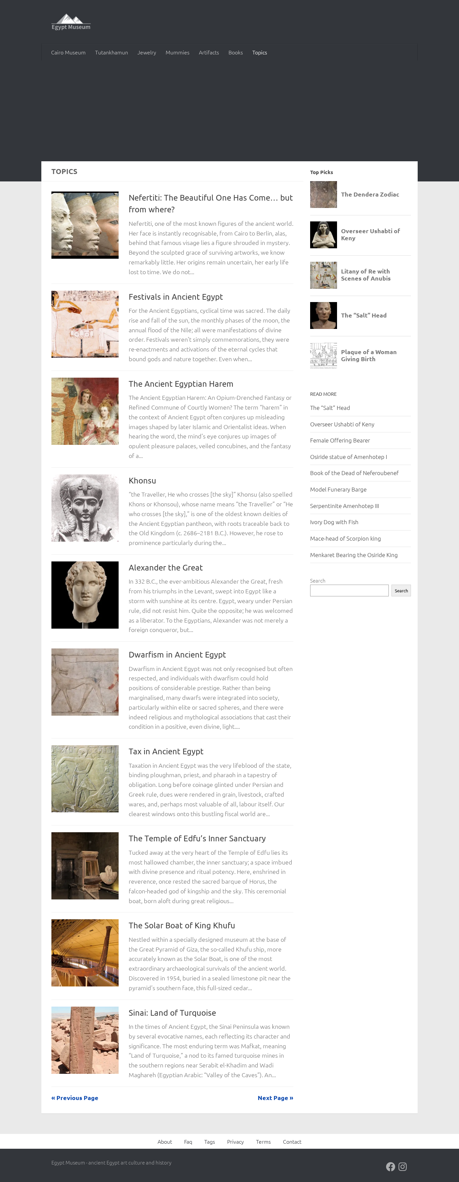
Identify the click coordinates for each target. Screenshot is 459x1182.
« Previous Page (74, 1097)
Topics (259, 52)
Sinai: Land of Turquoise (172, 1012)
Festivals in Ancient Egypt (176, 296)
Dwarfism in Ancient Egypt (177, 654)
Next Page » (275, 1097)
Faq (188, 1141)
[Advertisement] (229, 111)
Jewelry (146, 52)
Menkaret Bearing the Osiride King (354, 554)
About (165, 1141)
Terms (263, 1141)
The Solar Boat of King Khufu (182, 925)
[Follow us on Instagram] (403, 1167)
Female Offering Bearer (340, 440)
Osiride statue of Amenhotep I (348, 456)
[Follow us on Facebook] (390, 1167)
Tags (209, 1141)
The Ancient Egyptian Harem (181, 383)
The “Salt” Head (330, 407)
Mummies (178, 52)
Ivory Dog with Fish (334, 521)
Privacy (235, 1141)
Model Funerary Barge (338, 489)
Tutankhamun (111, 52)
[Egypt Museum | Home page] (71, 21)
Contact (292, 1141)
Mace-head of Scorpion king (345, 538)
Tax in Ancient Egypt (166, 751)
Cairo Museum (68, 52)
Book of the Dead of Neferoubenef (354, 472)
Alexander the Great (166, 567)
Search (318, 580)
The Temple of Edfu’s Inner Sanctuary (197, 838)
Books (235, 52)
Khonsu (142, 480)
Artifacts (209, 52)
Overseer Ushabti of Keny (342, 424)
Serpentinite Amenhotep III (344, 505)
